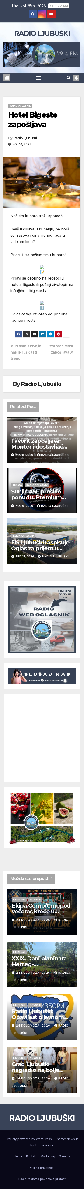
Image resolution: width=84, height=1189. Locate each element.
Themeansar (44, 1145)
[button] (68, 77)
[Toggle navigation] (39, 78)
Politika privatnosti (42, 1167)
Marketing (48, 1156)
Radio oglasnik (20, 105)
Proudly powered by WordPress (29, 1139)
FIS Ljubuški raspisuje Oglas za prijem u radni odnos (40, 548)
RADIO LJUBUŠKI (42, 33)
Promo (17, 434)
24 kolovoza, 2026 (33, 920)
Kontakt (31, 1156)
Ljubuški (19, 899)
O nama (64, 1156)
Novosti (35, 899)
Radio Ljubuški (25, 138)
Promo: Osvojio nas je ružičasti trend (25, 352)
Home (18, 1156)
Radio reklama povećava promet (42, 1179)
